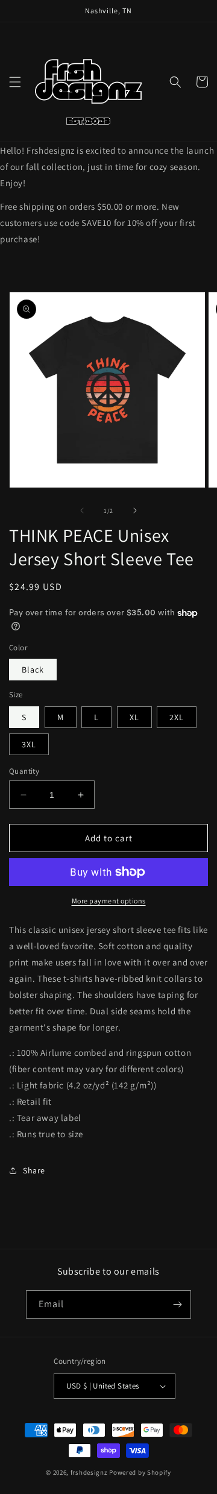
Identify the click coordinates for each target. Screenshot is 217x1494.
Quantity (24, 771)
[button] (15, 82)
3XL (29, 744)
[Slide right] (135, 510)
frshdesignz (89, 1472)
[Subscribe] (177, 1304)
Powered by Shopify (140, 1472)
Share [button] (34, 1170)
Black (33, 669)
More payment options (109, 900)
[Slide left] (82, 510)
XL (134, 717)
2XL (176, 717)
